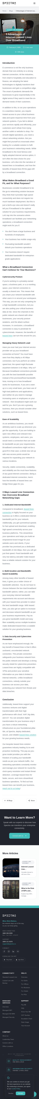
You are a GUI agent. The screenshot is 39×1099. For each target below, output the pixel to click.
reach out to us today (11, 788)
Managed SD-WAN (8, 1014)
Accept (20, 1093)
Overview (24, 977)
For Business (25, 987)
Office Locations (7, 1046)
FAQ (22, 1008)
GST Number (25, 1015)
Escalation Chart (26, 1018)
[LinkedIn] (13, 951)
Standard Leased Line (9, 977)
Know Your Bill (26, 1012)
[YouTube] (18, 951)
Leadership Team (8, 1039)
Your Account (25, 1025)
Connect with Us (17, 836)
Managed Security (8, 1017)
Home (4, 11)
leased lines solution (27, 735)
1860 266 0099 (7, 933)
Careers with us (7, 1043)
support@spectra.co (9, 944)
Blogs (11, 11)
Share (33, 800)
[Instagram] (8, 951)
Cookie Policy (15, 1088)
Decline (10, 1093)
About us (5, 1036)
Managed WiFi (7, 1010)
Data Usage (25, 1022)
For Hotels (24, 991)
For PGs (24, 994)
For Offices (24, 984)
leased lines (7, 336)
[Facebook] (4, 951)
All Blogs (9, 800)
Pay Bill (23, 1005)
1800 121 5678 (7, 941)
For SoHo (24, 980)
